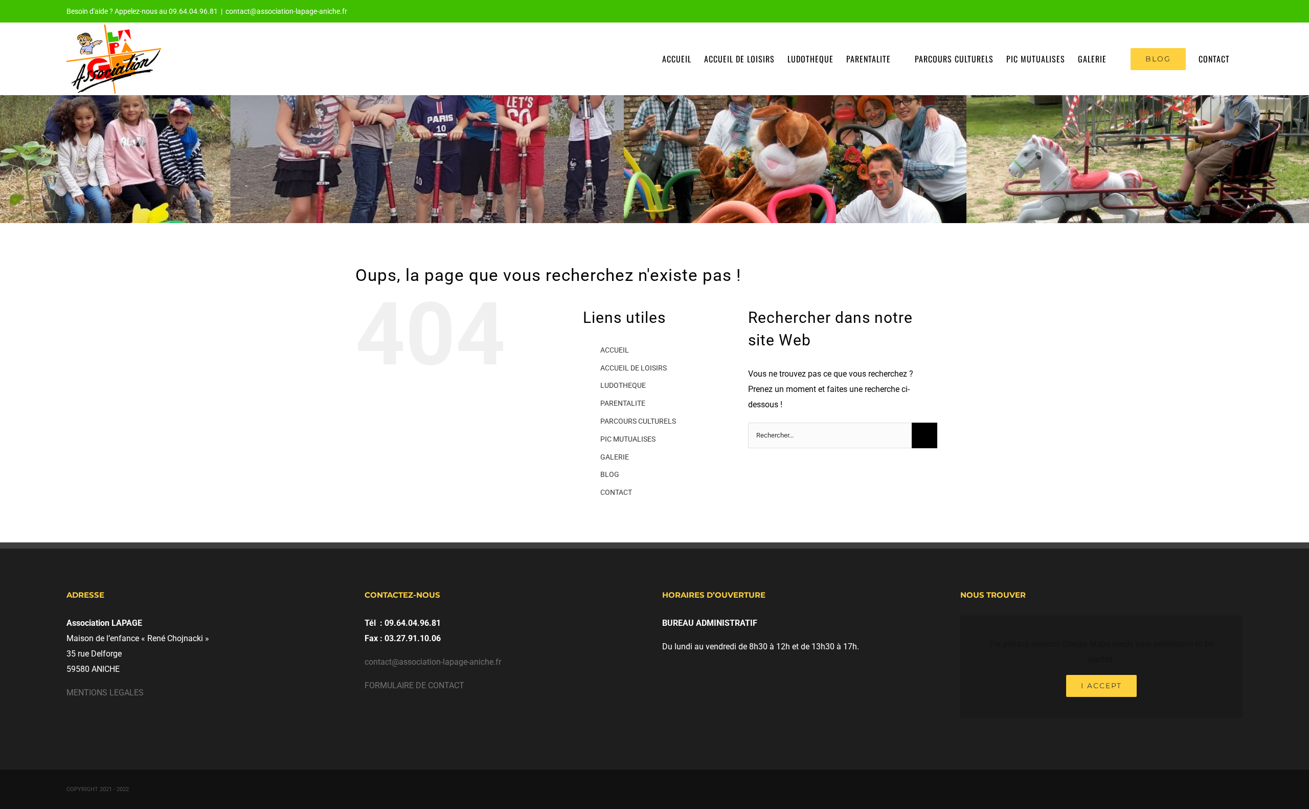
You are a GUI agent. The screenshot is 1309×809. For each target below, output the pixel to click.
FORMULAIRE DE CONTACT (414, 685)
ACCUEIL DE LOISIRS (633, 368)
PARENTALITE (622, 403)
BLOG (609, 474)
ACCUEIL (614, 350)
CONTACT (616, 492)
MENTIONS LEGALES (105, 692)
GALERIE (614, 457)
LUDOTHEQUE (623, 385)
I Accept (1101, 685)
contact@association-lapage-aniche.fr (286, 11)
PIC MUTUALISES (628, 439)
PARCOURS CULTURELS (638, 421)
